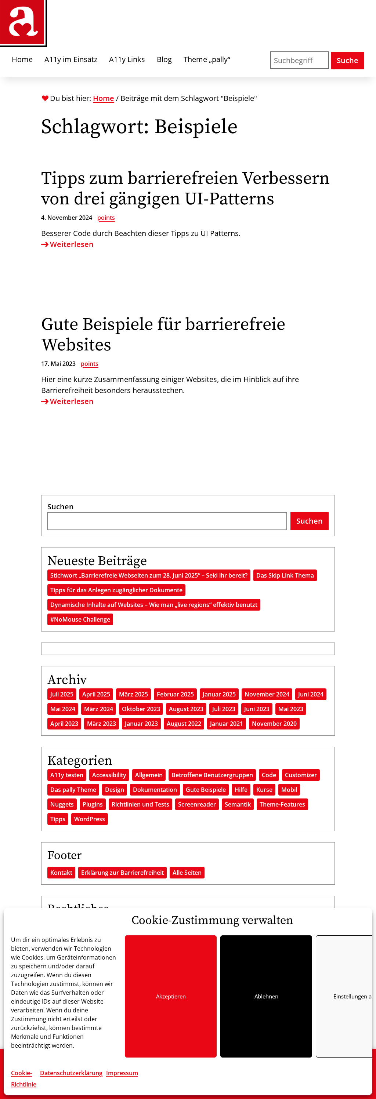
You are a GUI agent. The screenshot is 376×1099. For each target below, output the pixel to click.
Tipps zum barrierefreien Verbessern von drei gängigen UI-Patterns (185, 189)
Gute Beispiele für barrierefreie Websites (163, 335)
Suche (347, 60)
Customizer (301, 775)
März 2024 (98, 709)
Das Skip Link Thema (285, 575)
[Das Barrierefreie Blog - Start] (22, 22)
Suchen (60, 507)
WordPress (89, 819)
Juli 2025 (61, 694)
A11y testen (66, 775)
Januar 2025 (219, 694)
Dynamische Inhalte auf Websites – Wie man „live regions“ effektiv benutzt (153, 605)
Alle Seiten (187, 873)
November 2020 (274, 724)
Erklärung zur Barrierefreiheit (122, 873)
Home (22, 59)
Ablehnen (266, 996)
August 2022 (184, 724)
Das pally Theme (73, 790)
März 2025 (133, 694)
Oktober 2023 (141, 709)
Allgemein (149, 775)
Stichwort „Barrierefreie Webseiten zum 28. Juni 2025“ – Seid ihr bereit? (148, 575)
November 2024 (267, 694)
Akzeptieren (171, 996)
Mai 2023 (290, 709)
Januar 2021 (226, 724)
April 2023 (64, 724)
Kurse (264, 790)
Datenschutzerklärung (71, 1073)
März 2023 (101, 724)
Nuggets (62, 804)
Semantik (238, 804)
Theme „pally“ (207, 59)
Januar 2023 (141, 724)
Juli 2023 (223, 709)
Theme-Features (282, 804)
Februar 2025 (175, 694)
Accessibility (109, 775)
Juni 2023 (257, 709)
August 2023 (186, 709)
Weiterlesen (72, 244)
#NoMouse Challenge (80, 619)
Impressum (122, 1073)
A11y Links (127, 59)
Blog (164, 59)
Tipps (57, 819)
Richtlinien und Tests (140, 804)
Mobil (289, 790)
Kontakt (61, 873)
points (106, 218)
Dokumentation (155, 790)
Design (114, 790)
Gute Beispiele (206, 790)
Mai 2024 (62, 709)
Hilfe (241, 790)
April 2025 (96, 694)
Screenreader (197, 804)
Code (269, 775)
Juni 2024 (310, 694)
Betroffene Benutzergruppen (212, 775)
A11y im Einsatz (70, 59)
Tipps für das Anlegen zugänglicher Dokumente (116, 590)
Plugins (93, 804)
